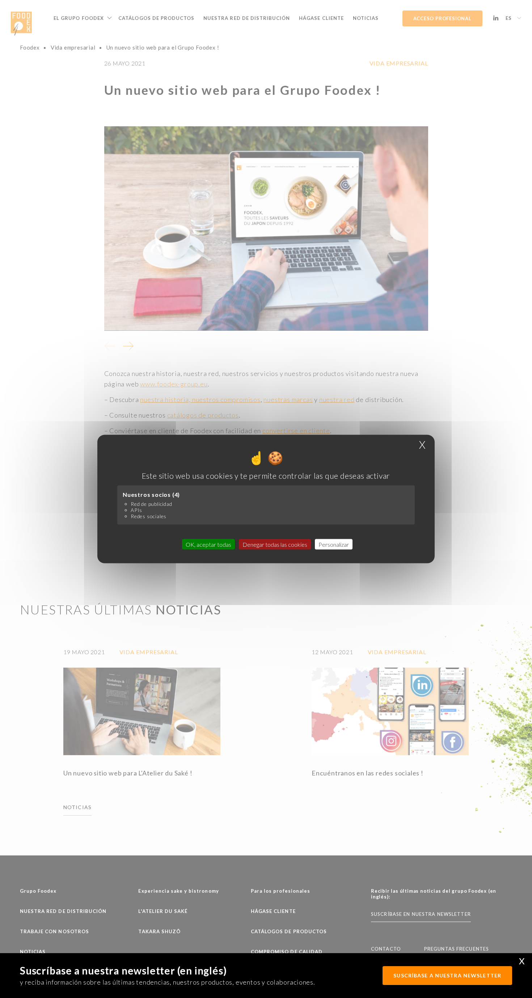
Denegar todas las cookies (274, 544)
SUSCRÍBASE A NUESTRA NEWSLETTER (447, 975)
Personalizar (333, 544)
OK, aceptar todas (208, 544)
